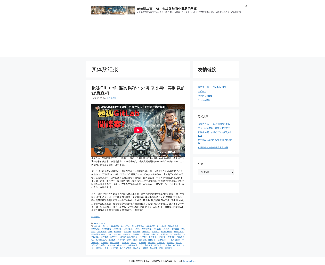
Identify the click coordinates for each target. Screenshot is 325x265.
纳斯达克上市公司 (135, 245)
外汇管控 (143, 237)
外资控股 (162, 237)
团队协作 (164, 234)
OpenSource (99, 223)
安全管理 (171, 237)
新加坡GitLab (163, 240)
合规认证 (154, 234)
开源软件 (121, 240)
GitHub (97, 226)
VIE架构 (166, 229)
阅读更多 (95, 216)
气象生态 (125, 242)
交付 (110, 231)
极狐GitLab (114, 242)
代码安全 (136, 231)
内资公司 (126, 234)
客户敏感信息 (100, 240)
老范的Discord (205, 96)
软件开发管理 (125, 248)
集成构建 (153, 248)
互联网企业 (101, 231)
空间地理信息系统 (98, 245)
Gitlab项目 (128, 229)
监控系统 (161, 242)
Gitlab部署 (117, 229)
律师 (129, 240)
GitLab (105, 226)
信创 (109, 234)
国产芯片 (113, 237)
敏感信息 (142, 240)
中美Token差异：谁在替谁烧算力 (214, 128)
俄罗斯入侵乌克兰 (98, 234)
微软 (135, 240)
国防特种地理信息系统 (128, 237)
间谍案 (145, 248)
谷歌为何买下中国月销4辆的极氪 (214, 123)
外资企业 (152, 237)
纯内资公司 (121, 245)
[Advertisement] (162, 39)
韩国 (161, 248)
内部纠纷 (136, 234)
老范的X (202, 91)
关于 (246, 10)
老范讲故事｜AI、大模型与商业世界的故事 (167, 9)
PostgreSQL (147, 229)
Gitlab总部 (150, 226)
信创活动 (117, 234)
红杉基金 (111, 245)
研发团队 (170, 242)
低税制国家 (178, 231)
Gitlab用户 (95, 229)
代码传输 (117, 231)
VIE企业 (157, 229)
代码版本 (155, 231)
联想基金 (167, 245)
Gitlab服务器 (173, 226)
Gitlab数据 (161, 226)
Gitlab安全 (125, 226)
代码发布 (127, 231)
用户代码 (151, 242)
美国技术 (148, 245)
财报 (106, 248)
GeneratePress (190, 261)
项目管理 (168, 248)
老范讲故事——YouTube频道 (212, 87)
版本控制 (142, 242)
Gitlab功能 (114, 226)
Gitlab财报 (106, 229)
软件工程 (114, 248)
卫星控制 (145, 234)
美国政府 (157, 245)
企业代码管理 (166, 231)
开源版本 (112, 240)
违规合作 (136, 248)
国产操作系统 (175, 234)
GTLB (137, 229)
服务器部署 (175, 240)
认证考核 (99, 248)
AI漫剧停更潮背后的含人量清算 (213, 147)
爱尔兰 (133, 242)
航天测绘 (176, 245)
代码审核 (146, 231)
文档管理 (151, 240)
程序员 (179, 242)
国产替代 (104, 237)
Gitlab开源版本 (138, 226)
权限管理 (104, 242)
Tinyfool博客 (204, 100)
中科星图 (175, 229)
